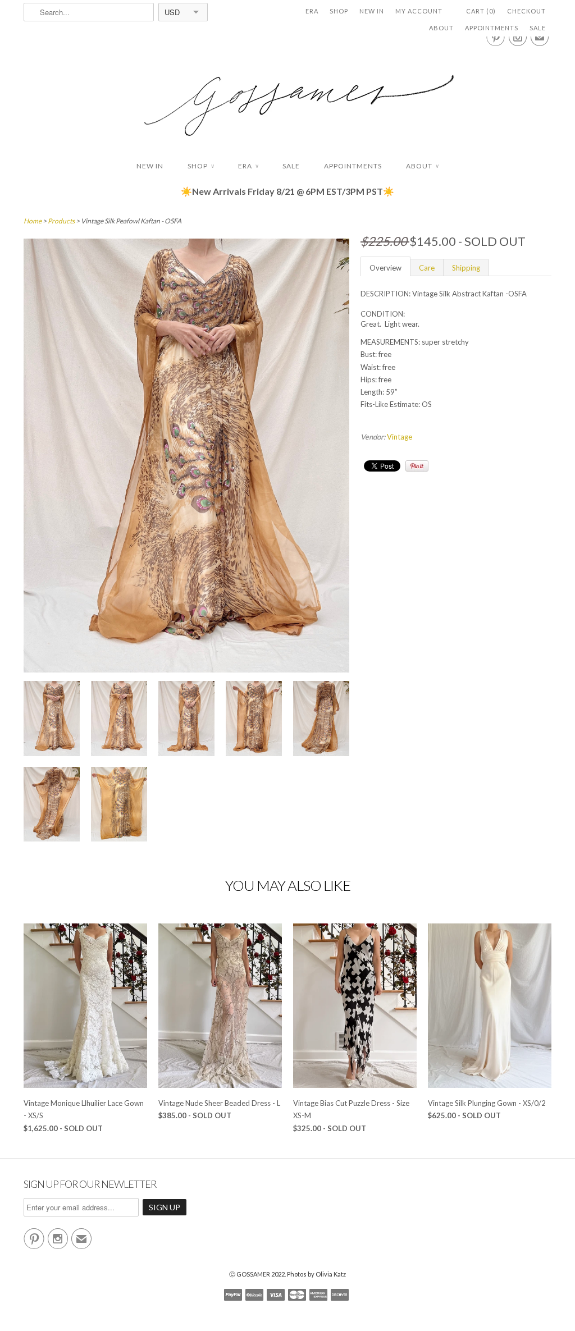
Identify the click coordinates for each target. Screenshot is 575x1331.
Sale (538, 27)
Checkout (526, 11)
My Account (418, 11)
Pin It (416, 466)
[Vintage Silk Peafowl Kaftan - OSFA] (52, 720)
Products (61, 221)
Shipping (466, 267)
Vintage (399, 436)
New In (371, 11)
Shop (339, 11)
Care (427, 267)
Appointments (491, 27)
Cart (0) (481, 11)
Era (311, 11)
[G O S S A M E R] (287, 95)
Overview (385, 267)
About (441, 27)
